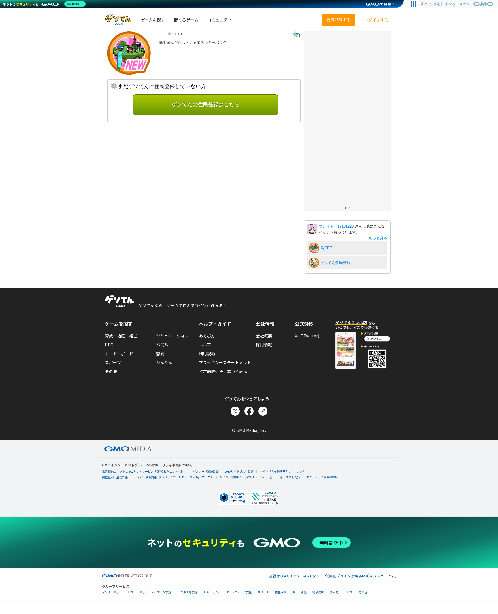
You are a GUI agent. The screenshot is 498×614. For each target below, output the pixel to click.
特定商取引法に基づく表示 (223, 371)
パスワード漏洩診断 (206, 471)
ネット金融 (299, 592)
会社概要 (264, 336)
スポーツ (113, 362)
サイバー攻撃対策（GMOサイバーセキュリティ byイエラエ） (174, 477)
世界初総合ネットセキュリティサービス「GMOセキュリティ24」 (144, 471)
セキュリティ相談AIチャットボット (282, 471)
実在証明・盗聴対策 (115, 477)
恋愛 (160, 353)
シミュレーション (172, 336)
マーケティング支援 (239, 592)
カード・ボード (119, 353)
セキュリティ (211, 592)
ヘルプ (205, 344)
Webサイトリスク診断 (239, 471)
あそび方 (207, 336)
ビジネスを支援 (188, 592)
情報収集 (280, 592)
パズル (162, 344)
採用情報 (264, 344)
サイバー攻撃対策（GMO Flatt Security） (247, 477)
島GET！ (328, 248)
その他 (111, 371)
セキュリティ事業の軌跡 (322, 477)
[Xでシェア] (235, 411)
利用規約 (207, 353)
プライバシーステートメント (225, 362)
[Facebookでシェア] (249, 411)
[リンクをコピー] (262, 411)
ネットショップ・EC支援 (155, 592)
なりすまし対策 (290, 477)
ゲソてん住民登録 (335, 262)
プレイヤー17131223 (337, 226)
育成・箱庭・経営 (121, 336)
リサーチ (263, 592)
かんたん (164, 362)
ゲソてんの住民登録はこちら (205, 104)
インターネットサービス (118, 592)
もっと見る (378, 238)
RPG (109, 344)
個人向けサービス (341, 592)
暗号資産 (318, 592)
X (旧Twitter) (307, 336)
